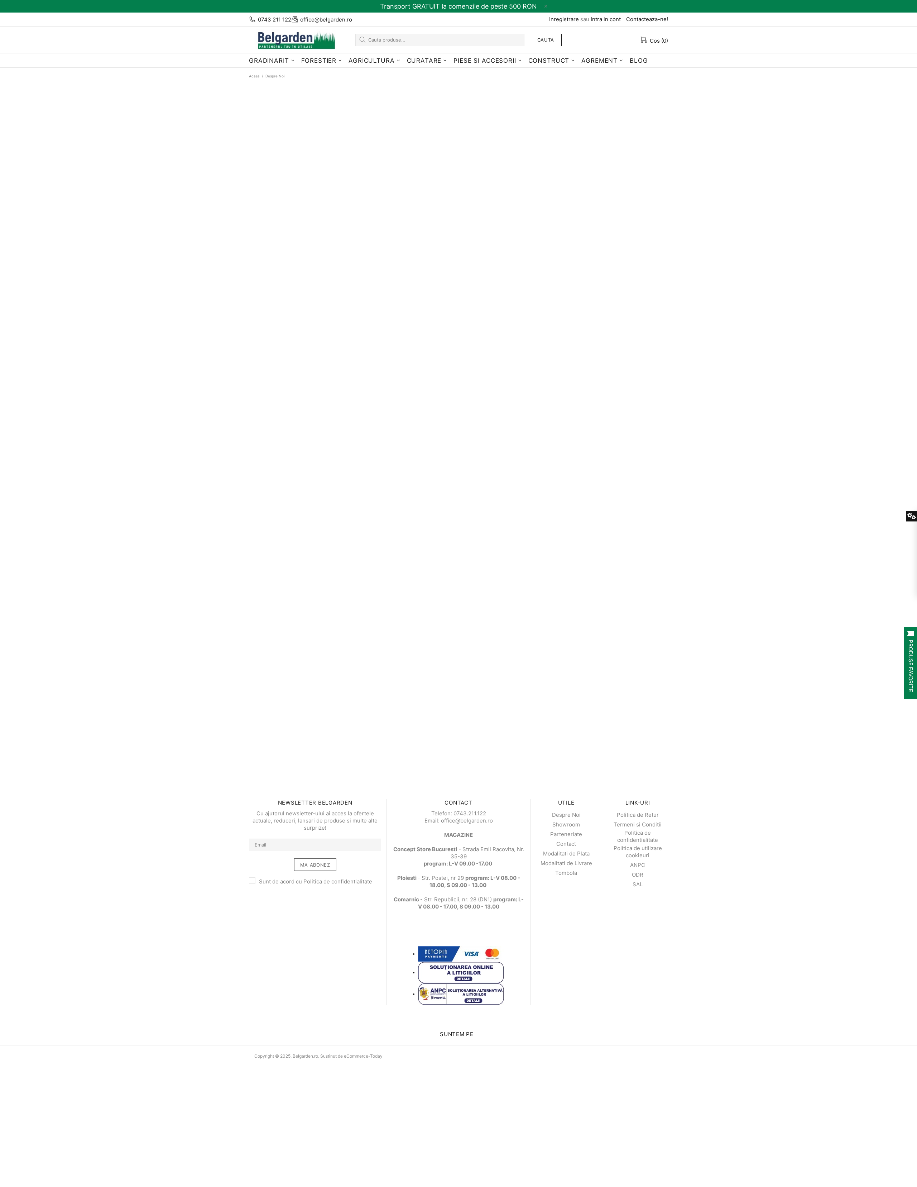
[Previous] (3, 655)
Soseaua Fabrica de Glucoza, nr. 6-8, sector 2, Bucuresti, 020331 (111, 717)
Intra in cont (606, 19)
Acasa (254, 76)
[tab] (3, 662)
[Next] (8, 655)
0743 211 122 (274, 19)
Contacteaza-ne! (647, 19)
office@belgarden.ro (326, 19)
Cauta (545, 40)
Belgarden (294, 39)
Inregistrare (564, 19)
